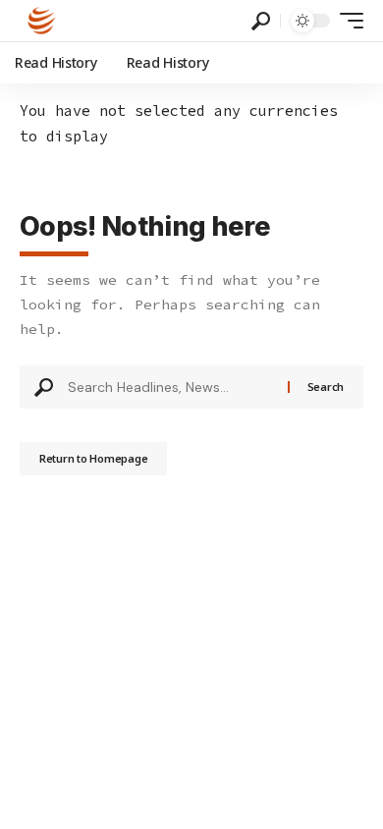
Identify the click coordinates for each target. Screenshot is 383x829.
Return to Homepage (93, 458)
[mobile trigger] (346, 20)
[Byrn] (42, 20)
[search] (260, 21)
